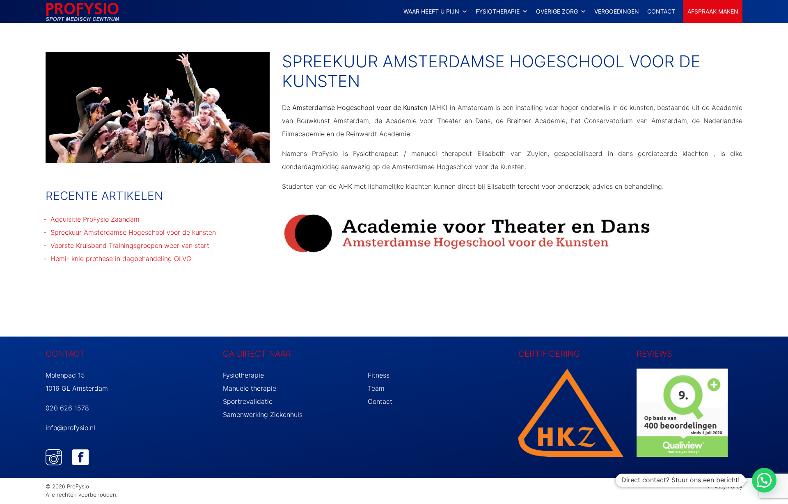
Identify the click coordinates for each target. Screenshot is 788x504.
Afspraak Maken (712, 11)
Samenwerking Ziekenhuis (262, 414)
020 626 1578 (67, 408)
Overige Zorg (557, 11)
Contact (661, 11)
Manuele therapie (249, 388)
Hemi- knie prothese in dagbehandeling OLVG (120, 258)
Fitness (378, 375)
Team (376, 388)
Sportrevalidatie (248, 401)
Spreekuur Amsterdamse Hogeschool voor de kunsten (133, 232)
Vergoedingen (616, 11)
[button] (764, 480)
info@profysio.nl (70, 428)
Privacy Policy (725, 486)
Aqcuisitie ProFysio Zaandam (95, 219)
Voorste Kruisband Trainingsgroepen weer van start (129, 245)
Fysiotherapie (243, 375)
